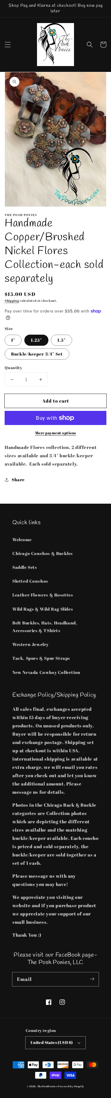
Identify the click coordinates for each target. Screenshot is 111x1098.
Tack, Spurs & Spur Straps (41, 658)
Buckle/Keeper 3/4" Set (37, 354)
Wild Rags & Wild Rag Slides (42, 609)
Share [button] (18, 479)
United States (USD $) (52, 1042)
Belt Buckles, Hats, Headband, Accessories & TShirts (44, 626)
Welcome (21, 539)
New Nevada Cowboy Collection (46, 672)
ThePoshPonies (47, 1086)
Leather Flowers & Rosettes (42, 595)
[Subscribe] (92, 979)
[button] (7, 44)
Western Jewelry (30, 644)
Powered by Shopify (71, 1086)
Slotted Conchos (30, 581)
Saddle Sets (24, 567)
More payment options (55, 432)
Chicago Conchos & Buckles (42, 553)
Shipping (12, 300)
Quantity (13, 367)
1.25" (36, 340)
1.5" (61, 340)
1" (13, 340)
